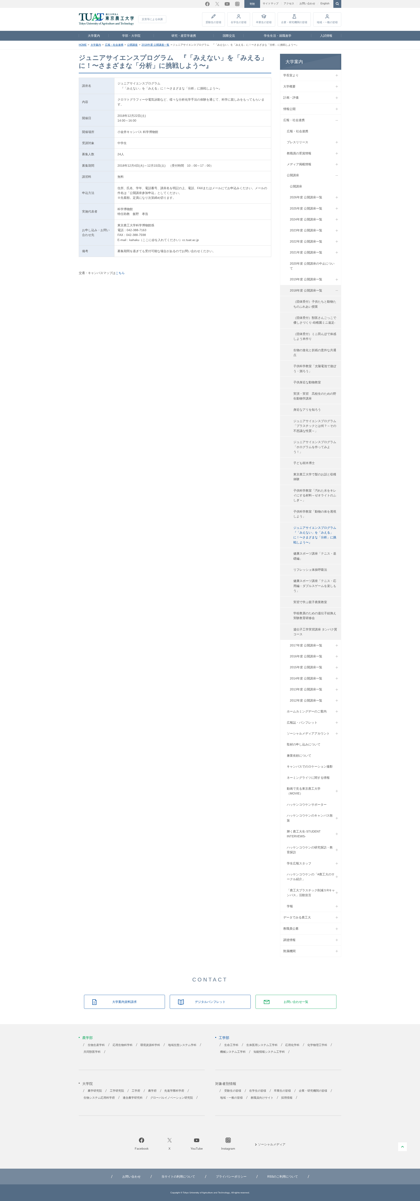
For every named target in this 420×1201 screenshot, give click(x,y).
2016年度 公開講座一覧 (306, 656)
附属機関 (289, 951)
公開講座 (132, 44)
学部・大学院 (131, 35)
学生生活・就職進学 (277, 35)
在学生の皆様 (239, 22)
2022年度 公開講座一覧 (306, 241)
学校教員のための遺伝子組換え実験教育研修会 (314, 615)
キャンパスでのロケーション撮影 (310, 766)
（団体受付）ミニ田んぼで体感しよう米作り (314, 336)
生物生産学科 (96, 1045)
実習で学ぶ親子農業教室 (310, 602)
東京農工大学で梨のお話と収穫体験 (314, 477)
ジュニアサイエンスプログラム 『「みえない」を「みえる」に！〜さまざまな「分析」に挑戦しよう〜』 (316, 535)
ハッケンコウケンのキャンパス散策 (310, 818)
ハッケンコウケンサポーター (307, 804)
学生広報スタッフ (299, 863)
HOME (83, 44)
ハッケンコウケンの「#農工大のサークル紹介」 (310, 877)
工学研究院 (117, 1090)
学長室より (291, 75)
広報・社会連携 (114, 44)
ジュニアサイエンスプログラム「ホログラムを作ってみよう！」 (314, 447)
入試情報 (326, 35)
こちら (120, 273)
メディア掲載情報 (299, 164)
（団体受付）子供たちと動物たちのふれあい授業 (314, 304)
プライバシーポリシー (231, 1176)
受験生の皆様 (213, 22)
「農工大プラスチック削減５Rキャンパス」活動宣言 (311, 893)
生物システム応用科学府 (99, 1097)
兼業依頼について (299, 755)
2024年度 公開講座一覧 (306, 219)
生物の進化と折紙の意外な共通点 (314, 352)
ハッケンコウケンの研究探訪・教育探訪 (310, 850)
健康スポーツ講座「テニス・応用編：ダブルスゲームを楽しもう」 (314, 585)
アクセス (289, 3)
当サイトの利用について (178, 1176)
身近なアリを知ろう (307, 409)
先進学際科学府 (174, 1090)
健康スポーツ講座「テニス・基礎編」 (314, 556)
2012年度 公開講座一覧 (306, 700)
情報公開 (289, 109)
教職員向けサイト (262, 1097)
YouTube (227, 4)
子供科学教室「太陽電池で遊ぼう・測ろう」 (314, 368)
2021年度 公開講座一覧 (306, 252)
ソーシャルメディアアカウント (308, 733)
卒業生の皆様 (264, 22)
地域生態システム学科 (182, 1045)
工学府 (136, 1090)
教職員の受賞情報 (299, 153)
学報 (290, 906)
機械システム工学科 (233, 1051)
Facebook (207, 4)
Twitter (217, 4)
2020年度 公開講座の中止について (312, 266)
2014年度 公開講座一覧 (306, 678)
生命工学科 (231, 1045)
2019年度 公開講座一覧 (306, 279)
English (324, 3)
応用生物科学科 (123, 1045)
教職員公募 (291, 928)
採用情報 (286, 1097)
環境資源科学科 (150, 1045)
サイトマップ (270, 3)
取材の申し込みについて (303, 744)
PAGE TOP (402, 1146)
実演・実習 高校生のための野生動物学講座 (314, 396)
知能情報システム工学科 (269, 1051)
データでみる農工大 (297, 917)
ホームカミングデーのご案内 (307, 711)
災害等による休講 (152, 19)
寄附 (252, 3)
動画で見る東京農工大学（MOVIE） (303, 791)
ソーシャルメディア (271, 1144)
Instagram (237, 4)
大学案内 (94, 35)
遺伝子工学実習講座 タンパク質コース (315, 632)
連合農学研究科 (133, 1097)
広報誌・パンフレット (302, 722)
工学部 (224, 1038)
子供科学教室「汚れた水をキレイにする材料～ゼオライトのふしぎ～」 (314, 495)
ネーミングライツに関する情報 (308, 777)
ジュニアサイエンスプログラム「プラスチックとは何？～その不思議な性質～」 (314, 426)
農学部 (87, 1038)
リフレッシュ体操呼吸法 (310, 569)
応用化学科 (292, 1045)
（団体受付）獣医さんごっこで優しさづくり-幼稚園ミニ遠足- (314, 320)
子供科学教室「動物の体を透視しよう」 (314, 514)
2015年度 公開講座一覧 (306, 667)
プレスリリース (297, 142)
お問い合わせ (307, 3)
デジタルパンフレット (210, 1002)
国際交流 (229, 35)
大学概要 (289, 86)
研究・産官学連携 (184, 35)
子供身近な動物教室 (307, 382)
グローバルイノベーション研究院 (171, 1097)
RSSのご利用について (282, 1176)
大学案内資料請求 (124, 1002)
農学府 (152, 1090)
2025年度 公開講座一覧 (306, 208)
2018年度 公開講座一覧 (155, 44)
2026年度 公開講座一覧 (306, 197)
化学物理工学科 (317, 1045)
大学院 (87, 1084)
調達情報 (289, 940)
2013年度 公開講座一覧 (306, 689)
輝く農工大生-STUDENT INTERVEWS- (304, 834)
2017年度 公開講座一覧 (306, 645)
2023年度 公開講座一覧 (306, 230)
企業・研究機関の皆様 (294, 22)
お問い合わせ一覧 (296, 1002)
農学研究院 (95, 1090)
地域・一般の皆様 (327, 22)
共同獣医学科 (92, 1051)
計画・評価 (291, 97)
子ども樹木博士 (304, 463)
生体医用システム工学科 (262, 1045)
